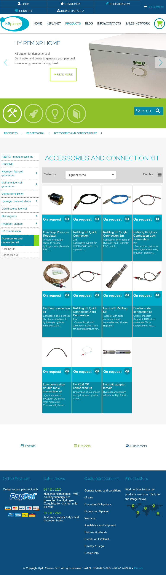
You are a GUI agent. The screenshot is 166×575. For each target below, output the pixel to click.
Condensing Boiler (13, 193)
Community (72, 4)
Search (145, 111)
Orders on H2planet (97, 511)
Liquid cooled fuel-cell (14, 208)
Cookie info (92, 553)
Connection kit (10, 255)
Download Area (72, 11)
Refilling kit (8, 249)
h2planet (53, 23)
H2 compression (11, 231)
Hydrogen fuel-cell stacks (16, 201)
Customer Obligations (98, 504)
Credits (138, 568)
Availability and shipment (100, 525)
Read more (64, 74)
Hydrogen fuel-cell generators (12, 173)
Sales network (137, 23)
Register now (119, 4)
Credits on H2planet (97, 539)
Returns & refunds (96, 532)
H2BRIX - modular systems (17, 156)
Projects (84, 446)
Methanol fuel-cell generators (12, 184)
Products (73, 23)
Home (38, 23)
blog (89, 23)
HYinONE (7, 164)
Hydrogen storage (12, 223)
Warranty (90, 518)
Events (29, 446)
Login (25, 4)
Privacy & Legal (94, 546)
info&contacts (109, 23)
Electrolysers (9, 216)
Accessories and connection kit (12, 240)
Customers (138, 446)
